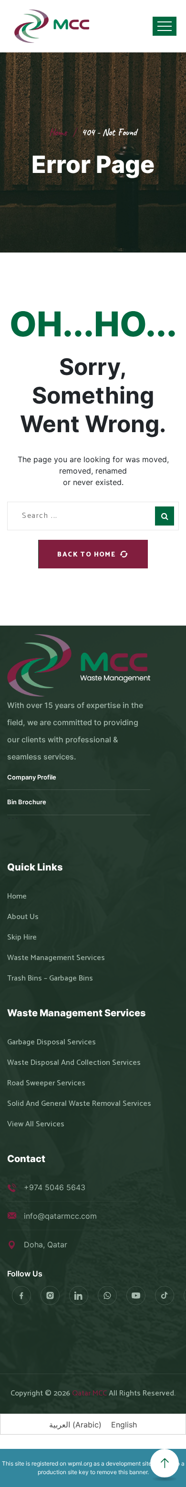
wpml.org (80, 1463)
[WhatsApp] (107, 1295)
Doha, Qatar (45, 1244)
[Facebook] (21, 1295)
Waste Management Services (56, 958)
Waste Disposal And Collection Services (74, 1063)
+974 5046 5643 (54, 1187)
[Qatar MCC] (52, 26)
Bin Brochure (26, 802)
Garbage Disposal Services (51, 1042)
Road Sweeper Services (46, 1083)
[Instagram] (50, 1295)
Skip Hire (22, 937)
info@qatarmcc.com (60, 1216)
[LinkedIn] (78, 1295)
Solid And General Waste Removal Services (79, 1104)
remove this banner (122, 1472)
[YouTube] (135, 1295)
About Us (23, 917)
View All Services (35, 1124)
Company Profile (31, 777)
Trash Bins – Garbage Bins (50, 978)
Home (58, 132)
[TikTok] (164, 1295)
